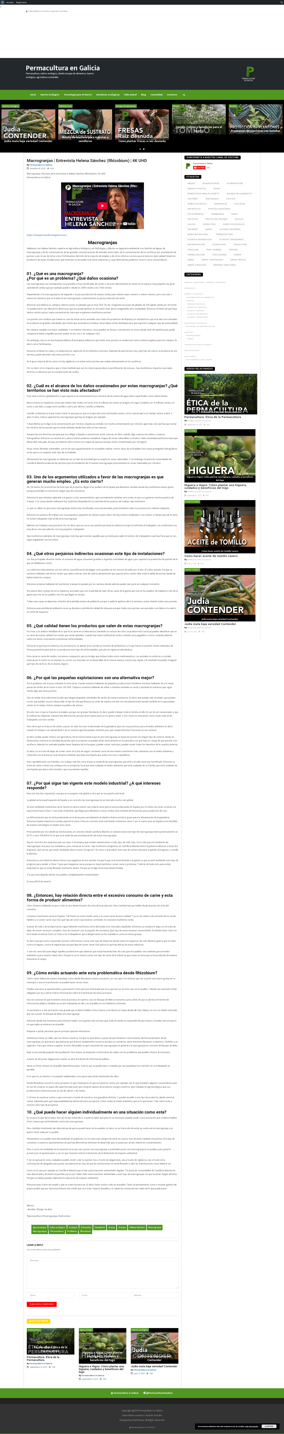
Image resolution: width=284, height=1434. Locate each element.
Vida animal (190, 356)
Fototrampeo (196, 214)
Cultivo (230, 198)
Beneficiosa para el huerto (204, 193)
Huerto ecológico (234, 224)
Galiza (192, 224)
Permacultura (57, 1231)
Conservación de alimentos (200, 297)
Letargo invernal (230, 229)
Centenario (212, 198)
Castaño (193, 198)
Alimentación (235, 183)
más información (251, 1426)
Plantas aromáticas (197, 314)
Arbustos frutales (197, 307)
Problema (72, 1231)
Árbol (191, 259)
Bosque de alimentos (239, 193)
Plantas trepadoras (231, 239)
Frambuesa (217, 214)
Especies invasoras (219, 209)
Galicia (239, 219)
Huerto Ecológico (193, 294)
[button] (140, 149)
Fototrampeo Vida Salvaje (199, 359)
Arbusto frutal (197, 188)
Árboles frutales (196, 304)
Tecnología (219, 244)
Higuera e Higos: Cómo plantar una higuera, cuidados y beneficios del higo (101, 1369)
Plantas (190, 300)
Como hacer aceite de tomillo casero (211, 556)
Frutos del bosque (216, 219)
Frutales (193, 219)
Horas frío (209, 224)
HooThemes (138, 1420)
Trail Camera (213, 249)
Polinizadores (193, 335)
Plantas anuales (195, 310)
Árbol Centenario (212, 259)
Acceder (10, 2)
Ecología (73, 1228)
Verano (233, 249)
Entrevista (86, 1228)
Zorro (237, 254)
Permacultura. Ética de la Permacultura (43, 1358)
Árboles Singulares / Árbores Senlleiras (205, 282)
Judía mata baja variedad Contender (154, 1366)
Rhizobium (85, 1231)
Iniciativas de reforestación (200, 326)
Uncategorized (192, 350)
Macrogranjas (40, 1231)
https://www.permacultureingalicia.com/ (47, 235)
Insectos (189, 332)
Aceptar (269, 1426)
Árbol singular (197, 265)
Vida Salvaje (219, 254)
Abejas (191, 183)
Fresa (234, 214)
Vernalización (196, 254)
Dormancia (220, 204)
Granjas (122, 1228)
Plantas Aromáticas (200, 239)
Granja (111, 1228)
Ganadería (100, 1228)
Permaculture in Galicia (41, 165)
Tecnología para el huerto (198, 344)
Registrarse (21, 2)
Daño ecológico (57, 1228)
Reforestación (196, 244)
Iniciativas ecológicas (195, 323)
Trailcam (193, 249)
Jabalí (208, 229)
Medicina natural (198, 234)
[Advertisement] (142, 36)
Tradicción (240, 244)
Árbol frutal (238, 259)
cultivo (154, 351)
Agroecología (39, 1228)
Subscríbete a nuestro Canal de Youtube (142, 1415)
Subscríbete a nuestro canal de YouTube (47, 11)
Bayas (217, 188)
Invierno (193, 229)
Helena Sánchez (137, 1228)
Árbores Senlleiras (224, 265)
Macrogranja (154, 1228)
